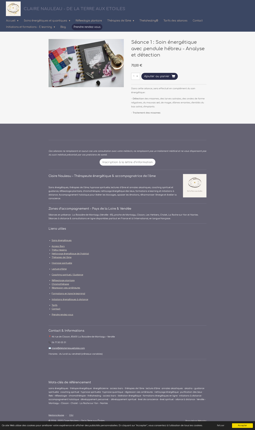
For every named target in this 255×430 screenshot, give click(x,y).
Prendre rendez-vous (62, 315)
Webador (202, 421)
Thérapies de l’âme (61, 257)
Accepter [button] (242, 425)
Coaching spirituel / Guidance (67, 275)
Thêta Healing (59, 250)
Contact (56, 309)
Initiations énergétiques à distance (70, 299)
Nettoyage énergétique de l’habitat (70, 254)
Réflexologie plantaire (63, 280)
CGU (71, 415)
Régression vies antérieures (66, 288)
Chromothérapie (60, 284)
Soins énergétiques (62, 240)
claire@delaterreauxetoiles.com (68, 348)
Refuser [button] (220, 425)
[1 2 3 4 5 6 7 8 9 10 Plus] (135, 76)
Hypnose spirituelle (62, 263)
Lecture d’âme (59, 269)
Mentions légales (56, 415)
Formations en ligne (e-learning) (68, 294)
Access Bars (58, 246)
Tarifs (54, 305)
